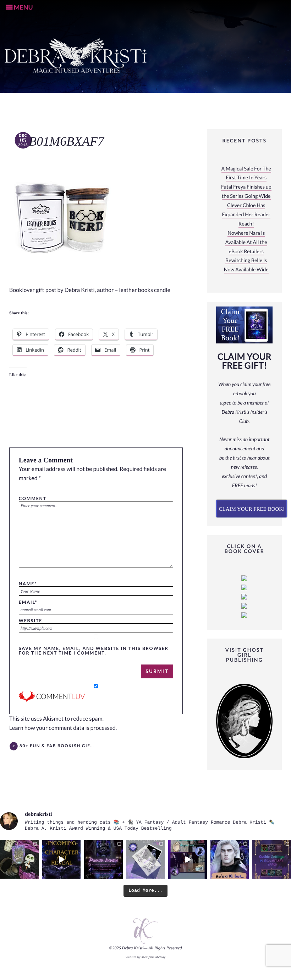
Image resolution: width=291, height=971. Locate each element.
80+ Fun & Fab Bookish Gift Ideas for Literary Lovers (57, 746)
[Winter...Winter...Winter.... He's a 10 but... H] (229, 859)
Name (28, 583)
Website (30, 620)
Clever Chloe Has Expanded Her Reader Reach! (246, 214)
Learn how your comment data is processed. (63, 728)
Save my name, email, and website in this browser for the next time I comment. (94, 650)
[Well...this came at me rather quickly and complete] (187, 859)
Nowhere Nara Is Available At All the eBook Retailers (246, 242)
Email (28, 602)
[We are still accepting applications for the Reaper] (145, 859)
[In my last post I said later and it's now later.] (61, 859)
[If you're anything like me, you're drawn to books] (271, 859)
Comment (32, 498)
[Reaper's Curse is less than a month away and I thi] (103, 859)
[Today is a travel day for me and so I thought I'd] (19, 859)
